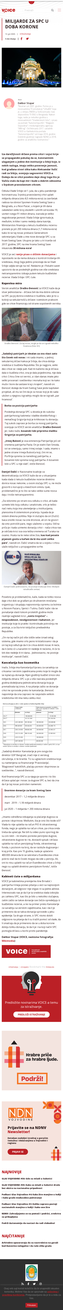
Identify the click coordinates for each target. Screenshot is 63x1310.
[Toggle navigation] (31, 2)
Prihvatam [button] (31, 1305)
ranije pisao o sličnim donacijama (35, 254)
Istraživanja (25, 34)
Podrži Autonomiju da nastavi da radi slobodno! (28, 1223)
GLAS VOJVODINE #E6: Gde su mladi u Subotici (27, 1178)
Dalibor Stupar (26, 103)
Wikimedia (8, 940)
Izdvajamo (25, 967)
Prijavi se (17, 1151)
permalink (50, 967)
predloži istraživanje (31, 1014)
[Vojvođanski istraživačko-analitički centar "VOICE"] (8, 10)
